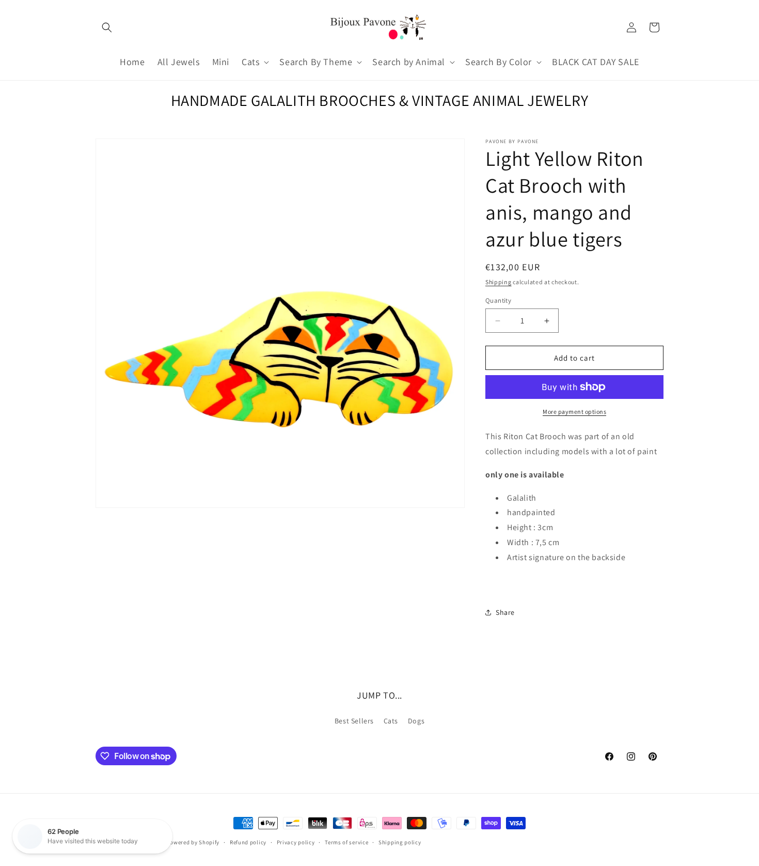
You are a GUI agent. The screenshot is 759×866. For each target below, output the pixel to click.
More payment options (574, 411)
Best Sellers (354, 720)
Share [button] (505, 612)
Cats (391, 720)
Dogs (416, 720)
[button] (107, 27)
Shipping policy (399, 842)
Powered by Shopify (193, 842)
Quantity (498, 300)
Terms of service (346, 842)
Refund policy (248, 842)
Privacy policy (296, 842)
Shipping (498, 282)
